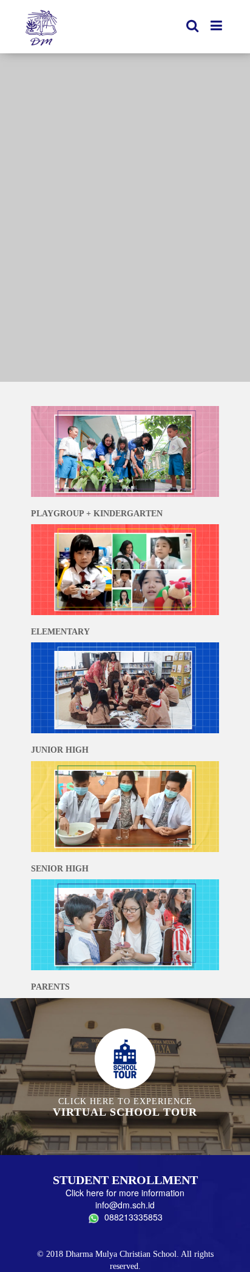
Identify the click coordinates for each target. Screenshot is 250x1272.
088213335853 (131, 1217)
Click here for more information (125, 1193)
